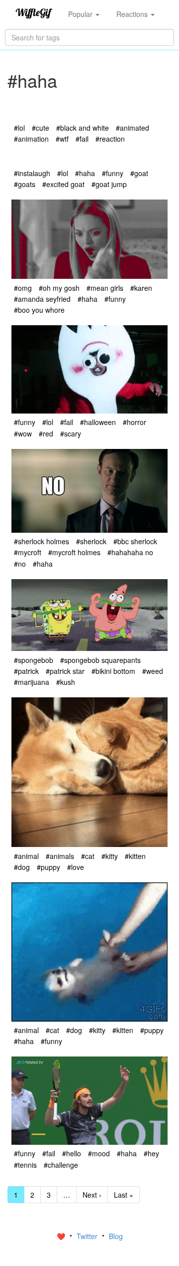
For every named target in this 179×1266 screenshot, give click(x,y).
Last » (123, 1195)
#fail (82, 139)
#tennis (25, 1165)
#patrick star (65, 671)
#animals (60, 856)
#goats (24, 184)
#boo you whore (39, 310)
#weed (152, 671)
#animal (26, 856)
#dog (22, 867)
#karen (141, 288)
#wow (23, 433)
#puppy (48, 867)
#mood (99, 1153)
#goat (139, 173)
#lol (19, 128)
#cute (40, 128)
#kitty (109, 856)
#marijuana (31, 682)
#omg (23, 288)
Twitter (88, 1236)
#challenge (61, 1165)
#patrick (26, 671)
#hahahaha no (130, 552)
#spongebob (33, 660)
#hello (71, 1153)
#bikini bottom (113, 671)
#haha (85, 173)
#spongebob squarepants (100, 660)
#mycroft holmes (74, 552)
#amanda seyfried (42, 299)
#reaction (110, 139)
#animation (31, 139)
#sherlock (91, 541)
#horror (134, 422)
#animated (132, 128)
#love (75, 867)
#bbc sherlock (135, 541)
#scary (70, 433)
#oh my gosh (59, 288)
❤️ (62, 1236)
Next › (92, 1195)
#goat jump (109, 184)
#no (20, 564)
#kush (65, 682)
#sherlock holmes (41, 541)
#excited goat (63, 184)
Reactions (133, 14)
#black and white (82, 128)
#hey (151, 1153)
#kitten (135, 856)
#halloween (98, 422)
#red (46, 433)
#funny (112, 173)
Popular (81, 14)
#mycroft (27, 552)
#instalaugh (32, 173)
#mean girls (105, 288)
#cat (87, 856)
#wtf (62, 139)
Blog (116, 1236)
